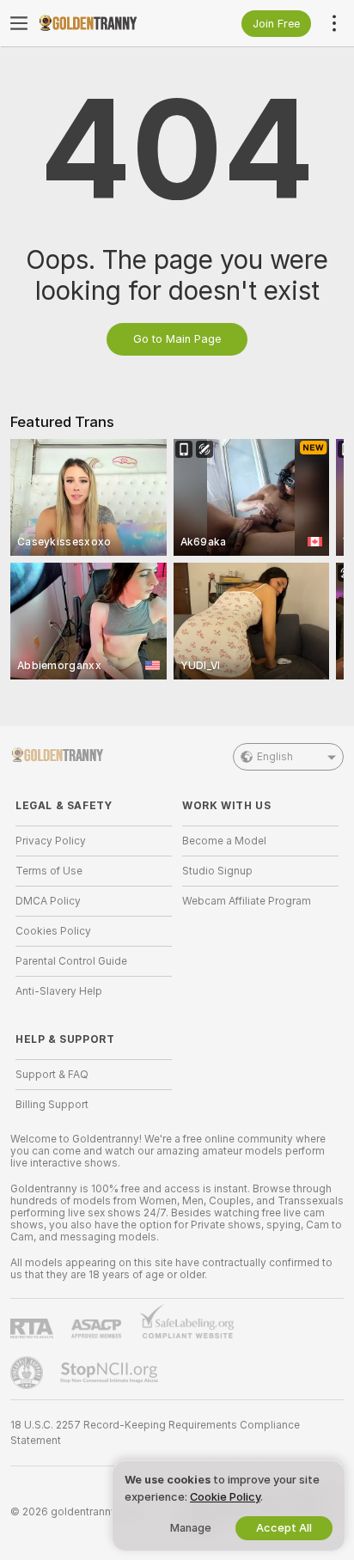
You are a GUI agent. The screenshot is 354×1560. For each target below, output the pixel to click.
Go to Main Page (177, 338)
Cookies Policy (53, 931)
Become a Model (224, 841)
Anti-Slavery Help (58, 991)
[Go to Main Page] (107, 23)
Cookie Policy (225, 1496)
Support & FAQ (51, 1075)
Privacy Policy (50, 841)
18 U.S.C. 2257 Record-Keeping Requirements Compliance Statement (155, 1433)
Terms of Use (48, 871)
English (275, 757)
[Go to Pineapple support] (28, 1372)
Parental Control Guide (71, 961)
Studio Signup (217, 871)
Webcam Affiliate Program (246, 901)
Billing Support (51, 1105)
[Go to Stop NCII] (111, 1372)
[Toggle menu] (19, 23)
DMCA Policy (48, 901)
